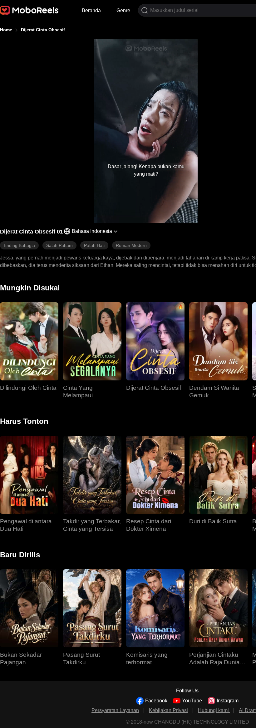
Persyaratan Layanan (115, 710)
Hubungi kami (214, 710)
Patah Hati (94, 245)
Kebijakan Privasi (168, 710)
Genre (123, 10)
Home (6, 29)
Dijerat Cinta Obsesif (43, 29)
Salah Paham (59, 245)
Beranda (91, 10)
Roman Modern (131, 245)
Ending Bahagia (19, 245)
